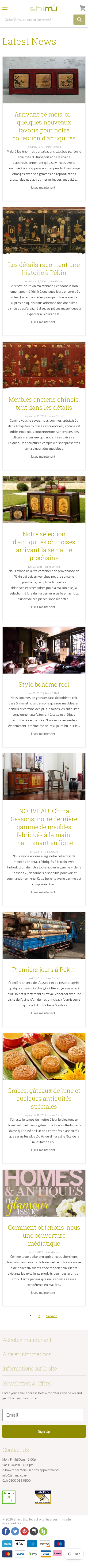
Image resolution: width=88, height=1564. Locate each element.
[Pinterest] (24, 1531)
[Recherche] (79, 19)
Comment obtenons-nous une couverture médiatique (44, 1235)
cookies (15, 1522)
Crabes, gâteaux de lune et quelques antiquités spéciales (44, 1098)
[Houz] (43, 1531)
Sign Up (44, 1431)
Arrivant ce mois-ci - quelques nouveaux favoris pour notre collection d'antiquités (44, 126)
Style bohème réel (44, 684)
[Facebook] (5, 1531)
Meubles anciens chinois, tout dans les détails (44, 403)
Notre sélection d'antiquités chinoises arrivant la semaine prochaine (44, 546)
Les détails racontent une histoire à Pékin (44, 269)
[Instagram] (33, 1531)
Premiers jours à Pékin (44, 969)
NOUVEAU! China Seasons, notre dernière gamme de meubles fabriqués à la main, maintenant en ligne (44, 827)
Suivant (51, 1315)
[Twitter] (14, 1531)
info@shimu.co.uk (14, 1475)
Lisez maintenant (43, 187)
